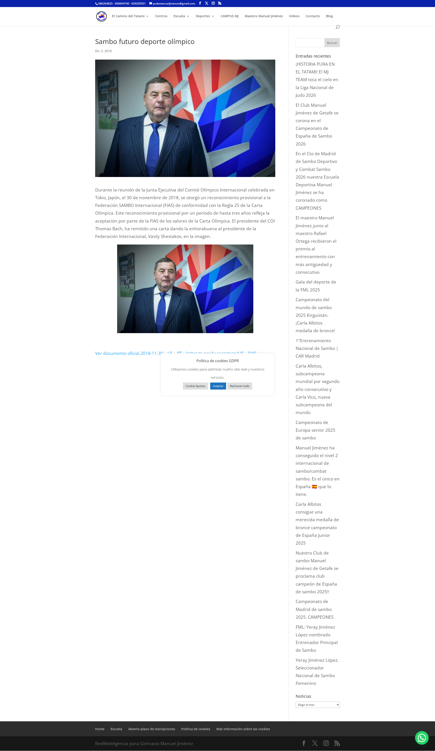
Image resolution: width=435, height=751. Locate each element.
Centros (161, 16)
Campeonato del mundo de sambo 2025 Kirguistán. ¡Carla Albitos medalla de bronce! (315, 315)
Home (99, 729)
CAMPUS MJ (230, 16)
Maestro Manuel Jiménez (264, 16)
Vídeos (294, 16)
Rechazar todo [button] (239, 386)
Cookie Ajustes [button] (195, 386)
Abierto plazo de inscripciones (151, 729)
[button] (422, 738)
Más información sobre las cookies (243, 729)
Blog (329, 16)
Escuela (179, 16)
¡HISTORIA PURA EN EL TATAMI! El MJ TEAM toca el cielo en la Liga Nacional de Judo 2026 (317, 79)
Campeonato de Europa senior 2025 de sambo (315, 430)
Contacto (313, 16)
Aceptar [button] (218, 386)
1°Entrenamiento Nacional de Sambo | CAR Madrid (317, 348)
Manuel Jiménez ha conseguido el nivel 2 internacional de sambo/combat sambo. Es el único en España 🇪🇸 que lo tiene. (318, 471)
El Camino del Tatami (128, 16)
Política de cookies (195, 729)
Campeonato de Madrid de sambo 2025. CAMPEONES (315, 609)
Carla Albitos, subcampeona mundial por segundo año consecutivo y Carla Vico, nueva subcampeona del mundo (317, 389)
